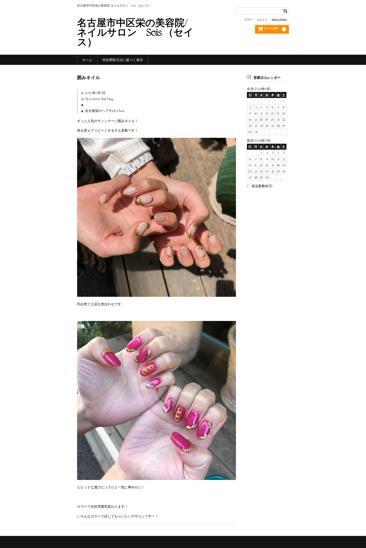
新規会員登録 (279, 19)
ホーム (87, 60)
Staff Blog (107, 99)
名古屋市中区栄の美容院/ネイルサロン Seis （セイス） (135, 31)
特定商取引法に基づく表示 (122, 60)
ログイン (262, 19)
